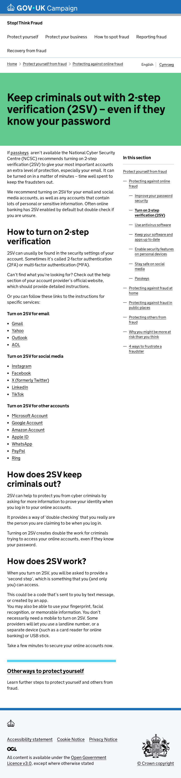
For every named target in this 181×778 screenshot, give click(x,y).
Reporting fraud (151, 36)
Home (12, 64)
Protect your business (66, 36)
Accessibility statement (30, 739)
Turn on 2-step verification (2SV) (150, 212)
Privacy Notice (103, 739)
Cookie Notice (71, 739)
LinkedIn (20, 387)
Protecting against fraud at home (151, 290)
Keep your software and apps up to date (154, 237)
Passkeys (142, 278)
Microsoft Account (30, 415)
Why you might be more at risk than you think (150, 334)
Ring (16, 458)
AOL (16, 344)
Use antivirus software (153, 225)
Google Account (27, 422)
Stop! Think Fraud (24, 23)
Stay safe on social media (150, 266)
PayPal (18, 451)
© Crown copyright (155, 763)
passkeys (20, 152)
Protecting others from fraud (147, 319)
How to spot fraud (111, 36)
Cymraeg (166, 64)
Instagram (21, 366)
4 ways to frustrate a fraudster (145, 349)
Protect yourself (22, 36)
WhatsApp (22, 444)
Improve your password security (154, 198)
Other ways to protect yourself (45, 671)
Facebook (21, 373)
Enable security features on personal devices (154, 251)
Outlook (19, 337)
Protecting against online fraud (98, 64)
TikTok (18, 394)
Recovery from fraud (26, 50)
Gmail (17, 323)
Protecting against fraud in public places (150, 305)
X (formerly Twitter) (30, 380)
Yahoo (18, 330)
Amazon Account (28, 429)
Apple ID (20, 437)
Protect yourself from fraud (45, 64)
